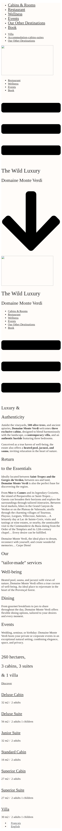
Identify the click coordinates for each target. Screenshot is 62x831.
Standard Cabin (13, 752)
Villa (11, 34)
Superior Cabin (13, 771)
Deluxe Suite (11, 714)
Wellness (15, 14)
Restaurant (16, 9)
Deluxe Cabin (12, 694)
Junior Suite (11, 733)
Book (12, 27)
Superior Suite (12, 790)
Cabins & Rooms (21, 5)
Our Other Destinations (26, 23)
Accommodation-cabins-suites (26, 37)
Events (13, 18)
